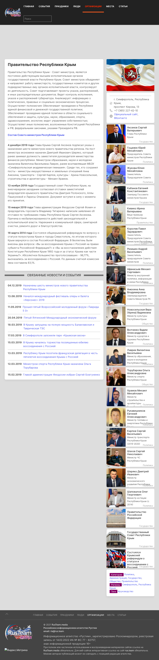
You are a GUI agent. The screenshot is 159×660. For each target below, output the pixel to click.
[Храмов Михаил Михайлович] (130, 397)
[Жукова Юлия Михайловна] (130, 174)
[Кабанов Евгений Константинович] (130, 194)
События (44, 6)
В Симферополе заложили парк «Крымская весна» (54, 335)
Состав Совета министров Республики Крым (36, 134)
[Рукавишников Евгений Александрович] (130, 417)
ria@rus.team (57, 631)
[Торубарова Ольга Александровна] (130, 376)
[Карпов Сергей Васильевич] (130, 437)
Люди (76, 6)
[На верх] (7, 613)
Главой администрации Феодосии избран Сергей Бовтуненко (61, 374)
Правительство (130, 581)
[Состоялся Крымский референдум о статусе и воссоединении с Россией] (130, 558)
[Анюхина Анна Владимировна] (130, 295)
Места (110, 6)
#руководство (125, 591)
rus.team (129, 650)
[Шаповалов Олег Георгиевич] (130, 498)
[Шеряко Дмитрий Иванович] (130, 477)
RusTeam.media (60, 624)
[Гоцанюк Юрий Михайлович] (130, 154)
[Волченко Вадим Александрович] (130, 336)
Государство (134, 578)
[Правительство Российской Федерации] (130, 518)
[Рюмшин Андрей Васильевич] (130, 255)
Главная (29, 6)
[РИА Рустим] (19, 632)
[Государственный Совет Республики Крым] (130, 538)
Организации (93, 6)
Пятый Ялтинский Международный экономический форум (60, 317)
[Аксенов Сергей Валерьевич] (130, 133)
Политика (129, 574)
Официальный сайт (126, 114)
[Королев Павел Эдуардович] (130, 235)
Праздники (61, 6)
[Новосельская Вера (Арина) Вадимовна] (130, 316)
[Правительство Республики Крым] (130, 74)
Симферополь (129, 584)
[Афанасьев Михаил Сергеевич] (130, 275)
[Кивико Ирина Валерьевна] (130, 214)
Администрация (118, 578)
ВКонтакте (120, 118)
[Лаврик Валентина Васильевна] (130, 356)
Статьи (123, 6)
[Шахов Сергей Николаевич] (130, 457)
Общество (115, 581)
